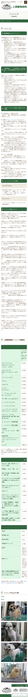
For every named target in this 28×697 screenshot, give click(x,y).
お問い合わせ (12, 583)
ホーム (2, 21)
